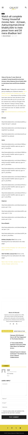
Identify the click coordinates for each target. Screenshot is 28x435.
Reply (8, 375)
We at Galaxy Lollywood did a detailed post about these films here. (14, 93)
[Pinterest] (10, 39)
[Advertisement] (14, 3)
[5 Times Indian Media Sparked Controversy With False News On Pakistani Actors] (5, 344)
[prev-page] (3, 361)
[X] (6, 39)
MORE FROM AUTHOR (19, 331)
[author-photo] (14, 310)
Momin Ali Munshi (6, 36)
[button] (2, 7)
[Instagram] (14, 324)
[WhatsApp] (13, 39)
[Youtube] (20, 428)
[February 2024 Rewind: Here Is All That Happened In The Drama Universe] (5, 337)
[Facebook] (3, 39)
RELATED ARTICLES (7, 331)
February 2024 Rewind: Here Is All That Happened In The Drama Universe (18, 337)
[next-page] (5, 361)
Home (3, 11)
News (3, 13)
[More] (17, 39)
